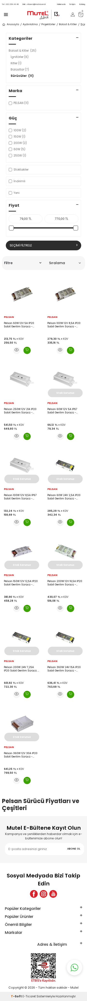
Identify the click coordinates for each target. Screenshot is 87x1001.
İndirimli (19, 181)
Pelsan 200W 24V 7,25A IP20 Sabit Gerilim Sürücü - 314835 (21, 669)
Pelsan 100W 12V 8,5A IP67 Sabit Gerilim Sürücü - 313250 (20, 497)
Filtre (8, 262)
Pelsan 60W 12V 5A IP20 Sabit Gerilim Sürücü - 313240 (19, 325)
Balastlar (20, 69)
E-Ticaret (29, 996)
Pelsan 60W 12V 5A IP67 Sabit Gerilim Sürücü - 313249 (62, 411)
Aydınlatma (30, 24)
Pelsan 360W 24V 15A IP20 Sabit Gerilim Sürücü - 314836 (64, 669)
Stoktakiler (21, 169)
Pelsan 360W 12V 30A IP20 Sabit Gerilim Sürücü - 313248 (20, 755)
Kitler (16, 63)
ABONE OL (73, 849)
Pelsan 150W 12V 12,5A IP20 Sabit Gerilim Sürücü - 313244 (21, 583)
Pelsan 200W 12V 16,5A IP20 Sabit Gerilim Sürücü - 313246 (64, 583)
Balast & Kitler (68, 24)
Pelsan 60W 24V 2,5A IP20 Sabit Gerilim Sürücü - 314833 (63, 497)
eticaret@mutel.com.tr (34, 4)
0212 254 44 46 (10, 4)
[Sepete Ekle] (27, 350)
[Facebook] (34, 894)
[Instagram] (43, 894)
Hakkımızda (61, 4)
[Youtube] (53, 894)
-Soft (16, 996)
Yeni (17, 193)
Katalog (82, 4)
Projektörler (48, 24)
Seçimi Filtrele (21, 245)
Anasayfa (13, 24)
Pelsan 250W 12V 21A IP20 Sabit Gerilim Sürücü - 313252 (20, 411)
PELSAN (9, 317)
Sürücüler (22, 76)
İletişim (72, 4)
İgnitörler (20, 57)
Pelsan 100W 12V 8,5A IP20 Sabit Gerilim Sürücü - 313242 (63, 325)
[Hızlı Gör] (16, 350)
